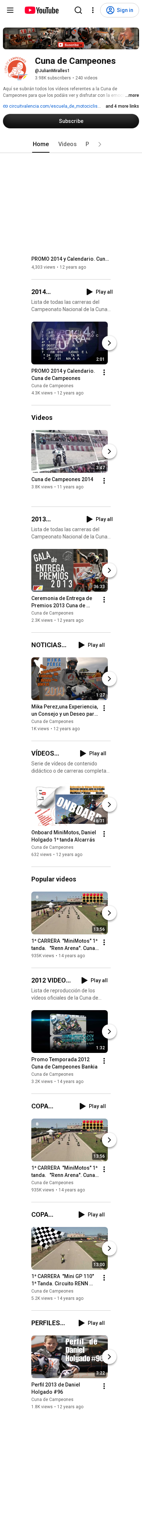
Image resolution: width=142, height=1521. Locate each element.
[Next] (109, 343)
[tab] (41, 144)
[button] (100, 144)
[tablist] (71, 144)
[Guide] (10, 10)
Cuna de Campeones (52, 385)
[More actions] (104, 372)
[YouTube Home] (41, 10)
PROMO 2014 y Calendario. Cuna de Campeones (71, 259)
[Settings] (92, 10)
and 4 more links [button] (122, 106)
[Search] (78, 10)
